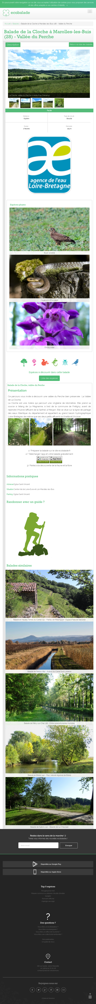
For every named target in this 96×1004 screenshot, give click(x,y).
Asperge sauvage (48, 901)
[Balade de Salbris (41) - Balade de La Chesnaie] (49, 803)
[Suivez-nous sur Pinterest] (51, 989)
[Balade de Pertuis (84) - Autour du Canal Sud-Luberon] (49, 647)
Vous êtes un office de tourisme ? (48, 932)
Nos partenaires (48, 939)
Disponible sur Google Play (51, 864)
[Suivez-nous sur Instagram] (57, 989)
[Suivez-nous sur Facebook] (32, 989)
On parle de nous (48, 942)
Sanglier (48, 896)
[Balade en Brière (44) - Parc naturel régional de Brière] (49, 751)
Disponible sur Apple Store (51, 872)
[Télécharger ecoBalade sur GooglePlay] (43, 459)
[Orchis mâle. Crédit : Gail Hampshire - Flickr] (49, 325)
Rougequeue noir (48, 891)
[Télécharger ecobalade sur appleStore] (56, 459)
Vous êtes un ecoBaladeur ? (48, 927)
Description (13, 44)
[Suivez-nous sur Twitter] (38, 989)
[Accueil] (16, 13)
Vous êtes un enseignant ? (48, 929)
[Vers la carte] (48, 957)
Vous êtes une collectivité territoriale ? (48, 934)
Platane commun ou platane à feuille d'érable (48, 893)
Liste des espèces (49, 378)
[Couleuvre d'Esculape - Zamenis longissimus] (49, 278)
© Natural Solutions (48, 998)
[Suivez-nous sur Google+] (44, 989)
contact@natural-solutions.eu (48, 970)
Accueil (8, 24)
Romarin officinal (48, 899)
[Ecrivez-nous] (63, 989)
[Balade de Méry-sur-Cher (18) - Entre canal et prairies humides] (49, 699)
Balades (16, 24)
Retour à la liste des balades (81, 44)
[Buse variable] (49, 231)
